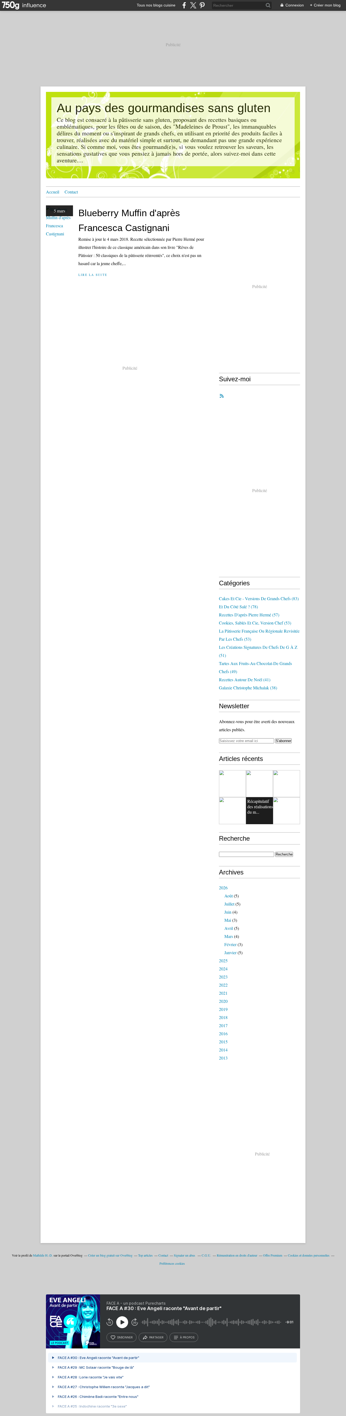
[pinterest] (202, 5)
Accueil (52, 192)
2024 (223, 968)
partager (156, 1337)
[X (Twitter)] (193, 5)
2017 (223, 1025)
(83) (259, 598)
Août (228, 896)
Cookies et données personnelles (309, 1255)
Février (230, 944)
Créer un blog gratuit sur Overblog (110, 1255)
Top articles (145, 1255)
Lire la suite (92, 275)
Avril (228, 928)
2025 (223, 960)
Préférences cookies (172, 1263)
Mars (228, 936)
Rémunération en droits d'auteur (237, 1255)
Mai (227, 920)
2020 (223, 1001)
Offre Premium (272, 1255)
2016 (223, 1033)
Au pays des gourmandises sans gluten (164, 108)
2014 (223, 1050)
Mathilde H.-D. (43, 1255)
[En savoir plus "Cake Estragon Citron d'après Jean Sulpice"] (232, 783)
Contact (71, 192)
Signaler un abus (185, 1255)
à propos (187, 1337)
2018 (223, 1017)
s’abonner (125, 1337)
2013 (223, 1058)
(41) (244, 679)
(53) (255, 623)
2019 (223, 1009)
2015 (223, 1041)
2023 (223, 977)
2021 (223, 993)
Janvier (230, 952)
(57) (249, 614)
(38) (248, 687)
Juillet (229, 904)
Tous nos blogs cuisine (156, 5)
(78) (238, 606)
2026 (223, 887)
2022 (223, 985)
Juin (227, 912)
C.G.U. (206, 1255)
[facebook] (184, 5)
